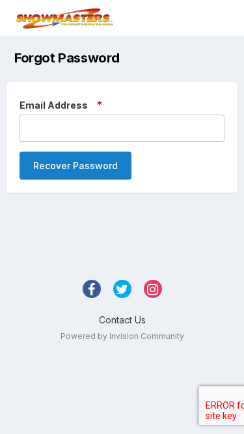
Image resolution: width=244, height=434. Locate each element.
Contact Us (122, 319)
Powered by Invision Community (122, 336)
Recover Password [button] (75, 165)
